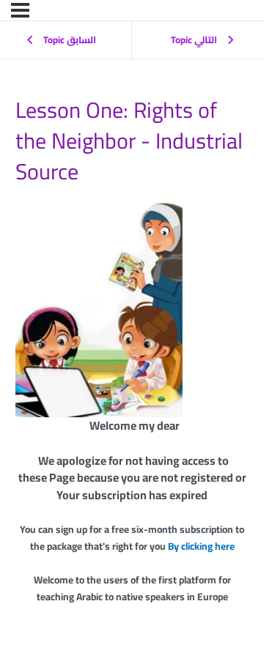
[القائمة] (20, 10)
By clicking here (201, 546)
